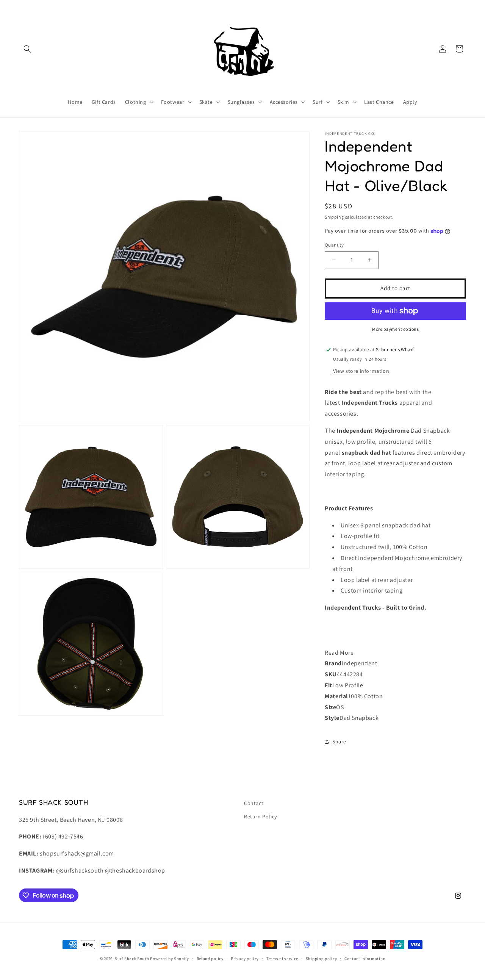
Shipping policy (321, 958)
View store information (361, 371)
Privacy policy (245, 958)
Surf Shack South (132, 958)
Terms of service (282, 958)
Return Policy (260, 816)
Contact (253, 803)
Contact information (364, 958)
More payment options (395, 329)
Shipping (334, 217)
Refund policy (210, 958)
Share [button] (339, 741)
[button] (27, 49)
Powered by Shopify (169, 958)
